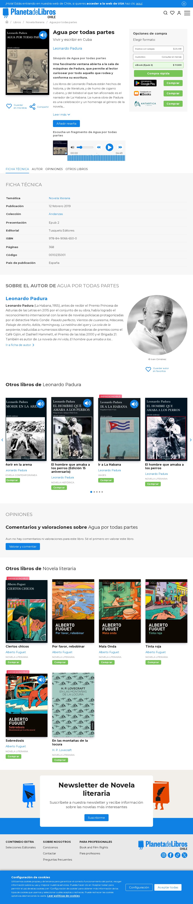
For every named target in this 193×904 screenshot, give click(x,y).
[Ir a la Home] (7, 22)
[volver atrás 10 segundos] (99, 147)
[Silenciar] (72, 147)
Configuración (139, 887)
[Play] (43, 35)
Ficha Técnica (17, 169)
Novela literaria (59, 198)
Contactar (49, 853)
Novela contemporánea (20, 475)
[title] (162, 845)
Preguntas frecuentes (57, 859)
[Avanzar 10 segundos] (120, 147)
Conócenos (50, 847)
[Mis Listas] (171, 13)
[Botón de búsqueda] (165, 13)
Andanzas (56, 214)
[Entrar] (178, 13)
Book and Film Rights (94, 847)
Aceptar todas (168, 887)
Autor (37, 169)
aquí (139, 3)
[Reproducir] (109, 147)
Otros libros (77, 169)
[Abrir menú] (187, 13)
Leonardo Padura (26, 298)
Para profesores (90, 853)
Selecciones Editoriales (21, 847)
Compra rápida (158, 73)
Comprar (173, 83)
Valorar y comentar (22, 546)
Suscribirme (96, 817)
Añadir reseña (66, 123)
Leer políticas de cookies (63, 895)
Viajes (102, 475)
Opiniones (54, 169)
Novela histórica (62, 482)
